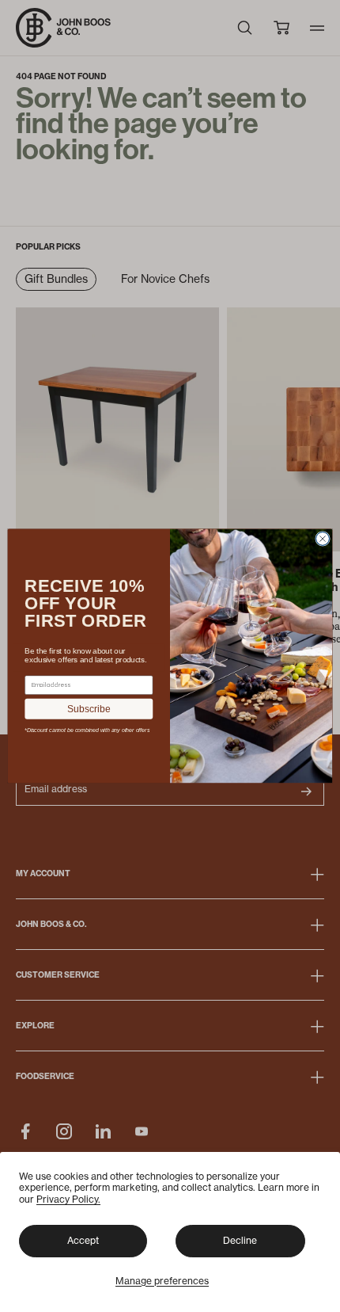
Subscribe (89, 709)
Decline (240, 1240)
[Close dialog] (323, 538)
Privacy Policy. (68, 1199)
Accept (83, 1240)
